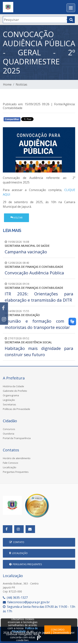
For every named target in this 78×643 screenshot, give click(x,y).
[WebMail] (30, 529)
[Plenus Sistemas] (39, 637)
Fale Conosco (10, 462)
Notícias (21, 84)
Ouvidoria (8, 433)
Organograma (11, 395)
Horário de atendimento (16, 458)
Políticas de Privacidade (16, 409)
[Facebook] (4, 308)
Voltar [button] (18, 217)
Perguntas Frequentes (16, 472)
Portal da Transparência (17, 438)
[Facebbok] (7, 529)
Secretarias (9, 404)
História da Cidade (13, 386)
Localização (9, 467)
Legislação (9, 400)
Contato (18, 542)
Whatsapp (47, 120)
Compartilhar (12, 119)
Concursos (9, 429)
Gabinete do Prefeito (15, 391)
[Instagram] (4, 319)
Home (7, 84)
